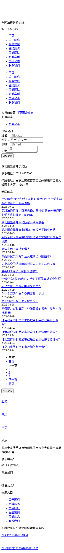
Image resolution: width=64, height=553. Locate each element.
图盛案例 (14, 57)
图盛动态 (14, 61)
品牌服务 (14, 48)
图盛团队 (14, 52)
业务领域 (14, 44)
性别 (4, 139)
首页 (11, 35)
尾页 (11, 383)
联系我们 (14, 65)
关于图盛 (14, 40)
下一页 (13, 379)
